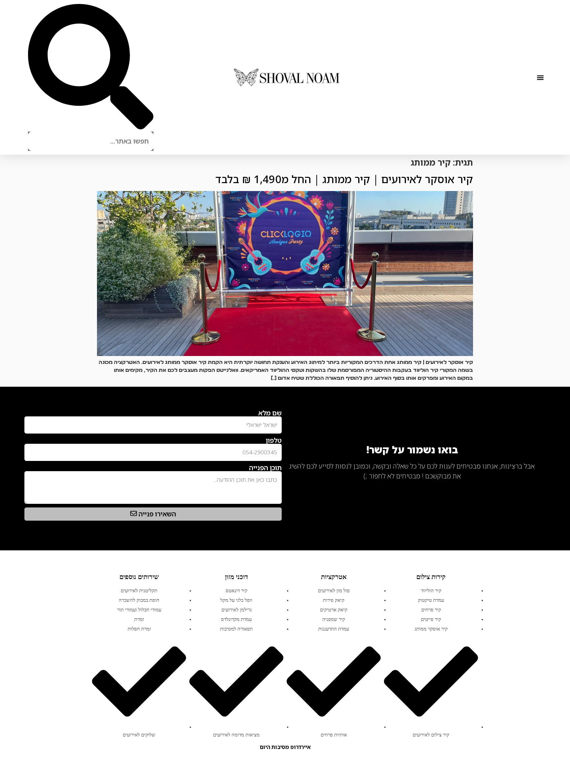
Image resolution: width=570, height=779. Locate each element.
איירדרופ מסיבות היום (285, 747)
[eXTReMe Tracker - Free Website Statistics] (529, 486)
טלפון (274, 440)
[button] (540, 77)
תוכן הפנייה (265, 468)
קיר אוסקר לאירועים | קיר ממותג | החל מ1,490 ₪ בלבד (344, 179)
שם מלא (270, 413)
